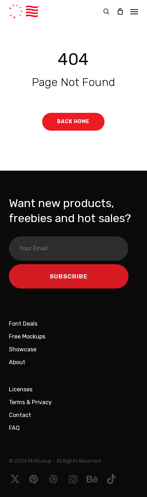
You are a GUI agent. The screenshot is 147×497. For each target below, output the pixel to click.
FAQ (14, 428)
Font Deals (23, 323)
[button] (134, 11)
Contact (20, 415)
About (17, 362)
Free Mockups (27, 336)
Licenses (20, 389)
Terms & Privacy (30, 402)
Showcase (22, 349)
